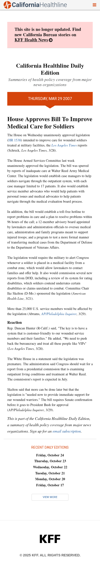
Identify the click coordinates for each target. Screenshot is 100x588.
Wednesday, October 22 (50, 467)
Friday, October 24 (50, 455)
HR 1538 (14, 140)
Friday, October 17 (50, 485)
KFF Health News (31, 39)
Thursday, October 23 (50, 460)
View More (50, 497)
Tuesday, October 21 (50, 473)
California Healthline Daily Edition (50, 69)
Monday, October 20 (50, 478)
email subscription (67, 431)
